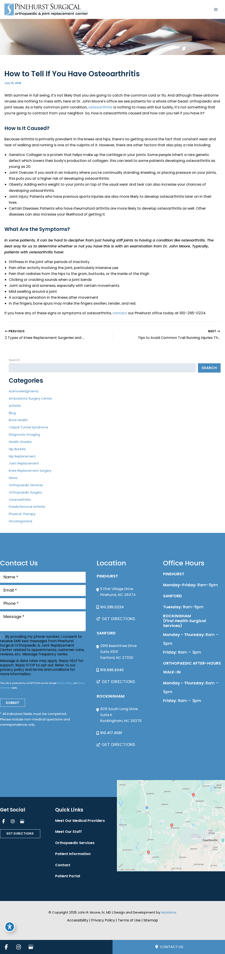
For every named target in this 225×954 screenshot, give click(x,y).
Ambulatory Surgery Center (30, 398)
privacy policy (12, 669)
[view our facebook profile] (3, 821)
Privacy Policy (65, 683)
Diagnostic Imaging (24, 434)
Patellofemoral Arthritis (27, 506)
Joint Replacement (24, 463)
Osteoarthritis (20, 499)
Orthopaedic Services (26, 485)
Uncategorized (20, 521)
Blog (12, 413)
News (13, 478)
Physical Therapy (22, 514)
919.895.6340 (112, 670)
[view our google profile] (21, 821)
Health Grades (20, 442)
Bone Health (18, 420)
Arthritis (15, 406)
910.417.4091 (111, 732)
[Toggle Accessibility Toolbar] (9, 926)
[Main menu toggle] (216, 10)
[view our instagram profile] (12, 821)
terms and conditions (51, 669)
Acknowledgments (24, 391)
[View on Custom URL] (171, 825)
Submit (12, 702)
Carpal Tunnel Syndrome (28, 427)
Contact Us (171, 946)
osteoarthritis (100, 107)
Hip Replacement (22, 456)
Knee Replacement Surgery (30, 470)
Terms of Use (129, 920)
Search (14, 360)
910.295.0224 (112, 607)
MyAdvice (168, 912)
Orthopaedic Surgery (25, 492)
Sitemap (150, 920)
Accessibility (77, 920)
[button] (116, 619)
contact (119, 313)
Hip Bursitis (17, 449)
